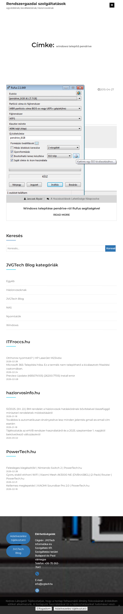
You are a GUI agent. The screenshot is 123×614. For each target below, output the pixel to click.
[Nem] (119, 605)
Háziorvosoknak (16, 289)
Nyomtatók (13, 316)
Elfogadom (44, 608)
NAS (9, 307)
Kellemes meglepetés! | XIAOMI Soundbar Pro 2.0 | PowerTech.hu (48, 485)
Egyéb (10, 281)
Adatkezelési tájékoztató (18, 538)
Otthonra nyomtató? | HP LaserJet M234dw (34, 357)
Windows (12, 325)
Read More (61, 214)
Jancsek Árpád (34, 198)
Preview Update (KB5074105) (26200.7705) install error (40, 375)
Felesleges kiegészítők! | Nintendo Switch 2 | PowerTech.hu (44, 467)
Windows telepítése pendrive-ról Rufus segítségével (61, 208)
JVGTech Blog (15, 298)
